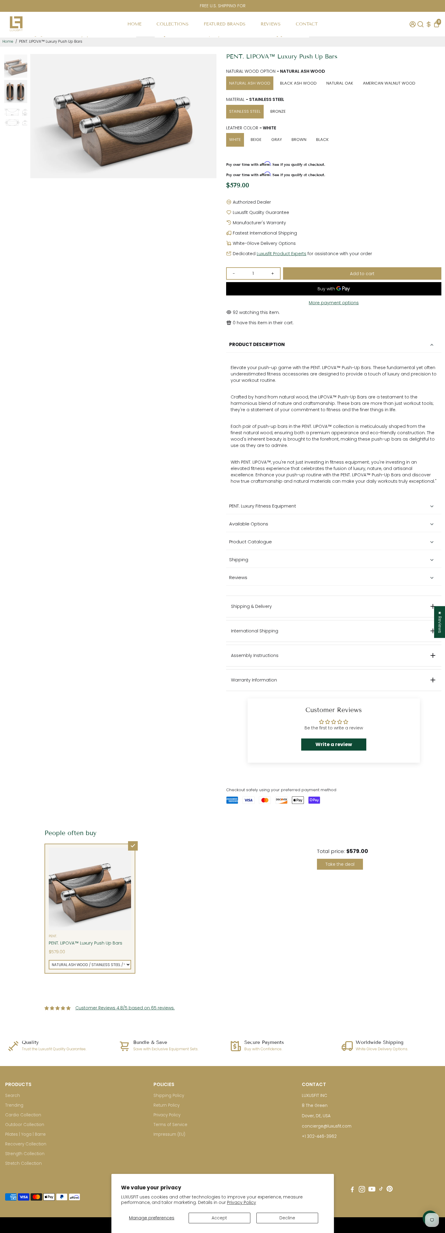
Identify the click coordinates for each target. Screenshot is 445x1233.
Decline (287, 1218)
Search (12, 1095)
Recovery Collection (25, 1144)
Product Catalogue (250, 541)
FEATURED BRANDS (225, 24)
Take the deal (339, 864)
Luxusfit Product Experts (281, 254)
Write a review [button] (333, 744)
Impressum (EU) (169, 1134)
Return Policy (166, 1105)
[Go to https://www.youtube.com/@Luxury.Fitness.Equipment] (372, 1190)
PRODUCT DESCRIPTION (257, 344)
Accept (219, 1218)
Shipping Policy (168, 1095)
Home (7, 41)
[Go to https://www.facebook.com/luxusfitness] (352, 1190)
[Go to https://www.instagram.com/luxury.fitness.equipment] (362, 1190)
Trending (14, 1105)
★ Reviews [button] (440, 622)
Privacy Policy (241, 1202)
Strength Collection (24, 1154)
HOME (134, 24)
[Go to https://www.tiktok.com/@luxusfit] (381, 1190)
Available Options (248, 524)
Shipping (238, 559)
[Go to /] (16, 33)
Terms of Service (170, 1125)
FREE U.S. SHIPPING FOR (223, 6)
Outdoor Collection (24, 1125)
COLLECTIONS (173, 24)
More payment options (334, 303)
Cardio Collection (23, 1115)
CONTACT (307, 24)
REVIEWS (271, 24)
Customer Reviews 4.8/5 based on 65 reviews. (125, 1008)
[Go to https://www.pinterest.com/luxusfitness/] (390, 1190)
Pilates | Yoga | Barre (25, 1134)
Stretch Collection (23, 1163)
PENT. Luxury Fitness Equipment (262, 506)
